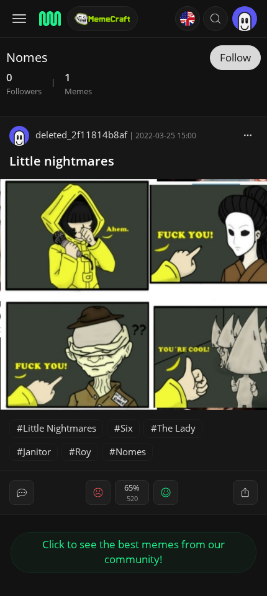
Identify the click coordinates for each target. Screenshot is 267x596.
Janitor (37, 451)
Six (126, 428)
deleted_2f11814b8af (81, 134)
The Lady (176, 428)
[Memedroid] (49, 18)
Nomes (130, 451)
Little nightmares (61, 161)
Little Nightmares (59, 428)
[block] (248, 135)
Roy (83, 451)
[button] (215, 18)
